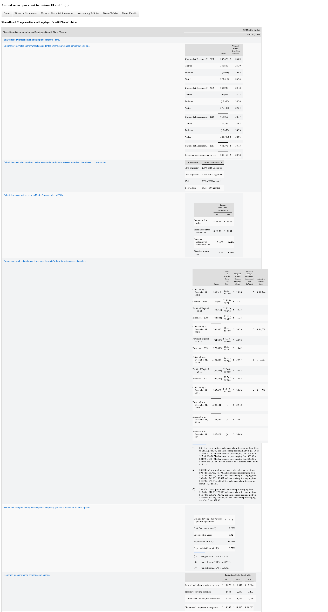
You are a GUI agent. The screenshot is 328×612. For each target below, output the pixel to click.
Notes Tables (110, 13)
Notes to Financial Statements (57, 13)
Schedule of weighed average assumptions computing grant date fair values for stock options (47, 508)
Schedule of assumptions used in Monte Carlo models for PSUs (33, 195)
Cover (7, 13)
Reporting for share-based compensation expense (27, 575)
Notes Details (129, 13)
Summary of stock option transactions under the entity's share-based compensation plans (45, 261)
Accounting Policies (88, 13)
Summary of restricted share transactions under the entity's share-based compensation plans (47, 46)
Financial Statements (26, 13)
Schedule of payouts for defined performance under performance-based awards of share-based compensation (55, 162)
